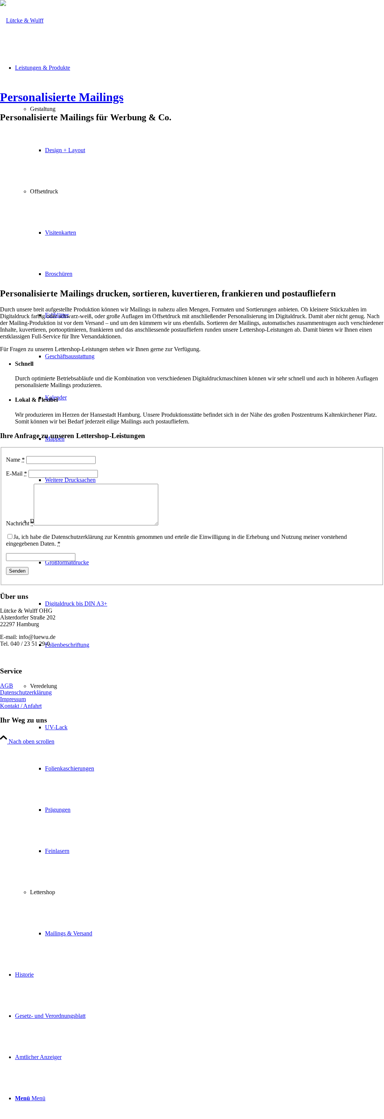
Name (15, 459)
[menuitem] (207, 769)
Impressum (13, 699)
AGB (6, 685)
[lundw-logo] (22, 20)
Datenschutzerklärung (26, 692)
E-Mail (16, 473)
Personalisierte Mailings (61, 97)
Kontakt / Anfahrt (21, 706)
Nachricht (20, 523)
